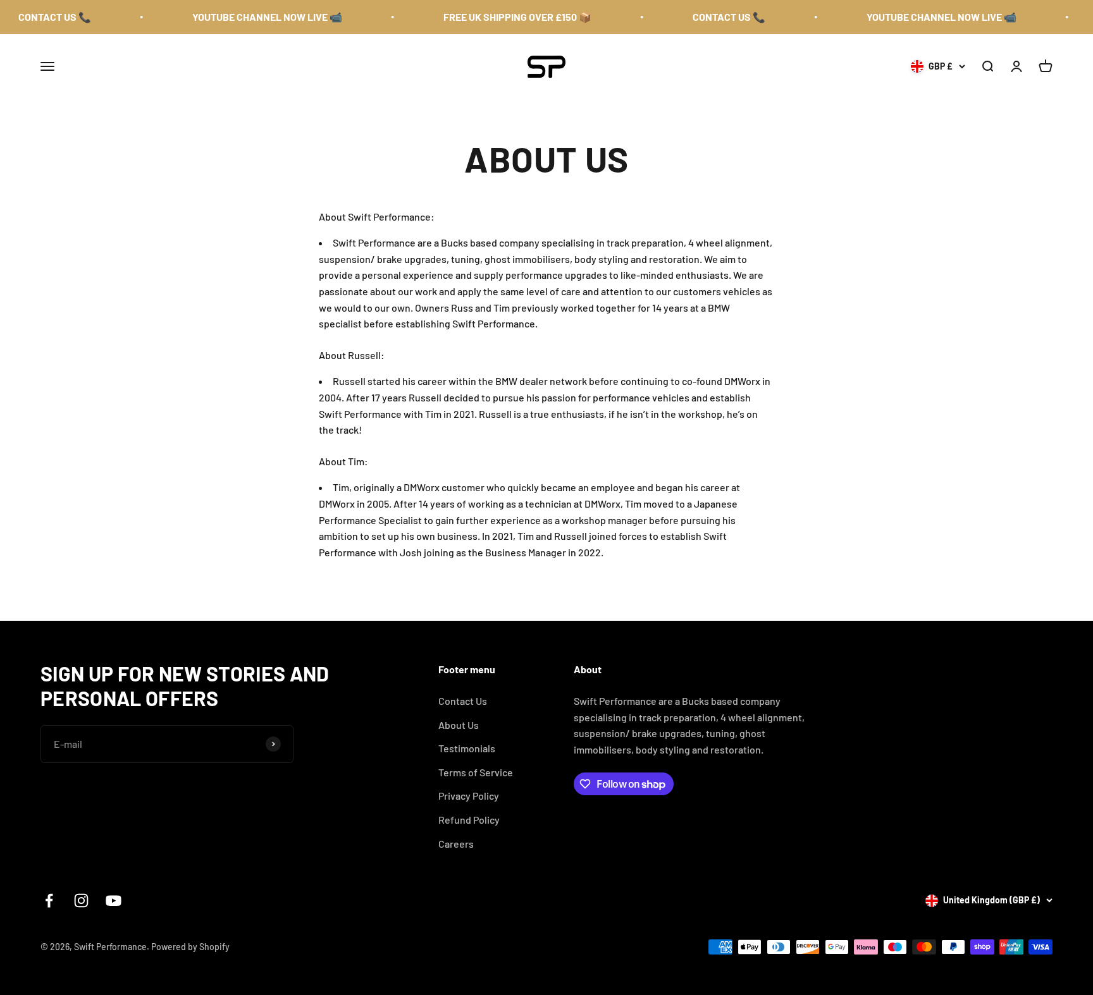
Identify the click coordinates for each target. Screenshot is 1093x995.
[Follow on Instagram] (81, 900)
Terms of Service (475, 772)
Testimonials (466, 748)
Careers (456, 844)
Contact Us (462, 701)
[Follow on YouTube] (113, 900)
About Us (458, 725)
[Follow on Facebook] (49, 900)
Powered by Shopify (190, 946)
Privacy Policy (468, 796)
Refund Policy (469, 820)
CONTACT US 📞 (39, 17)
